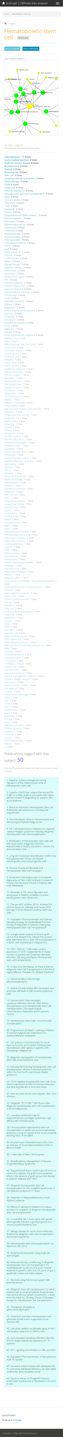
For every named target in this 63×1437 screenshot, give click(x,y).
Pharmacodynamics (14, 439)
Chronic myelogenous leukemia (20, 676)
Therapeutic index (13, 381)
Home (7, 14)
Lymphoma (10, 227)
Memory (8, 485)
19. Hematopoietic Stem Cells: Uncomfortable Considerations (29, 1022)
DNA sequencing (12, 639)
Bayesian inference (13, 725)
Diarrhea (8, 313)
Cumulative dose (12, 657)
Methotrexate (11, 482)
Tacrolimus (9, 390)
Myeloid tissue (11, 166)
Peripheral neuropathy (15, 442)
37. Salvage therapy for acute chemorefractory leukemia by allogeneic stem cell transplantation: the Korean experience (30, 1234)
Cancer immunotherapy (16, 694)
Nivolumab (10, 454)
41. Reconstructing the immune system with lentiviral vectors (28, 1281)
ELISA (7, 623)
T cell (7, 206)
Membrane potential (14, 488)
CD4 (6, 700)
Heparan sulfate (12, 577)
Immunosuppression (14, 285)
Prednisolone (11, 421)
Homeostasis (10, 559)
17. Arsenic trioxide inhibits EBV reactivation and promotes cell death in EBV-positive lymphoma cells (30, 991)
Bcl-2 (7, 722)
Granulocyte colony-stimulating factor (23, 586)
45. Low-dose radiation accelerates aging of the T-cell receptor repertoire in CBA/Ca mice (31, 1330)
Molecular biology (13, 479)
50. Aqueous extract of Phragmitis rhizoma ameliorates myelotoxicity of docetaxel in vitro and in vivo (31, 1381)
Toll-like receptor (12, 374)
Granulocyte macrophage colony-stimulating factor (30, 580)
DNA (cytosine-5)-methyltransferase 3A (24, 645)
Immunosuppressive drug (17, 534)
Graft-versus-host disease (17, 163)
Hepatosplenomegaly (15, 571)
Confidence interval (14, 663)
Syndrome (9, 187)
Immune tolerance (13, 288)
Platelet (8, 427)
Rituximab (9, 209)
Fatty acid (9, 608)
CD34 (7, 184)
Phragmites (10, 433)
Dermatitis (9, 629)
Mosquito (9, 473)
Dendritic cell (11, 633)
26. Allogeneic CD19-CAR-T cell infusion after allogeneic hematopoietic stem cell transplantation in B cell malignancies (31, 1106)
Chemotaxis (10, 682)
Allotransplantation (14, 740)
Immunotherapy (12, 233)
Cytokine (8, 651)
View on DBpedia (12, 48)
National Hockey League (16, 457)
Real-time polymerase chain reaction (22, 408)
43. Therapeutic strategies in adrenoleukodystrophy (21, 1308)
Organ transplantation (15, 451)
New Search (23, 38)
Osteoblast (9, 448)
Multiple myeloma (13, 282)
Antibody (9, 734)
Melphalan (9, 491)
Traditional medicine (14, 368)
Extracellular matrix (14, 301)
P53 (6, 279)
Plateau (8, 430)
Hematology (10, 295)
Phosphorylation (12, 436)
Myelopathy (10, 464)
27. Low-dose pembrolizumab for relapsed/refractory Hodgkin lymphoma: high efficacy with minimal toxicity (29, 1118)
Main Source (10, 494)
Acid (6, 249)
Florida (7, 602)
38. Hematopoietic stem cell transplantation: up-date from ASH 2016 (30, 1245)
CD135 (7, 245)
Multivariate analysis (14, 224)
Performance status (14, 276)
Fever (7, 298)
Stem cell (8, 175)
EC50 (7, 626)
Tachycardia (10, 393)
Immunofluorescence (15, 540)
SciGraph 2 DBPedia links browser (26, 3)
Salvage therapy (12, 264)
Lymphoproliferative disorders (19, 178)
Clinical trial (10, 666)
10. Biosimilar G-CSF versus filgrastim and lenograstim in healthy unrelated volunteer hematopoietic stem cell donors (27, 895)
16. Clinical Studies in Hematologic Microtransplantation (23, 980)
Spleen (7, 261)
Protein (8, 212)
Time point (9, 202)
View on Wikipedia (31, 48)
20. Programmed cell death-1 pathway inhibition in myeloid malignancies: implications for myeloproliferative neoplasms (30, 1033)
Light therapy (11, 507)
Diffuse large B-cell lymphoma (19, 310)
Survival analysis (12, 396)
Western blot (10, 338)
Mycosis (8, 467)
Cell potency (10, 688)
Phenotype (9, 273)
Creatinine (9, 316)
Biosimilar (9, 715)
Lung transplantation (14, 500)
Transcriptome (11, 365)
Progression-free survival (17, 414)
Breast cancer (11, 709)
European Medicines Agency (18, 611)
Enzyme (8, 620)
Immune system (12, 236)
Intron (7, 528)
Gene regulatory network (17, 593)
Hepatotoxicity (11, 568)
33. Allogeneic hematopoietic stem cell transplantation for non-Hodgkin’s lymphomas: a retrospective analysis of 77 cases (31, 1188)
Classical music (11, 669)
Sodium (8, 399)
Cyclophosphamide (14, 654)
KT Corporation (12, 522)
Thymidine (9, 378)
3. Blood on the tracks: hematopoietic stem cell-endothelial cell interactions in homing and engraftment (30, 810)
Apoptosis (9, 731)
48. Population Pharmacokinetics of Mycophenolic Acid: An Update (31, 1358)
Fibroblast (9, 605)
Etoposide (9, 614)
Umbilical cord (11, 356)
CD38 (7, 703)
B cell (7, 325)
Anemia (8, 737)
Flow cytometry (12, 239)
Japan (7, 525)
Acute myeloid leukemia (16, 159)
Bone (7, 712)
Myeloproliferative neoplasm (19, 460)
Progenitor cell (11, 417)
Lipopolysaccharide (14, 504)
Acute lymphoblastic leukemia (19, 335)
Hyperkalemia (11, 556)
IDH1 (7, 550)
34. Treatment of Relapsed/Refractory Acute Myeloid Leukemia (28, 1199)
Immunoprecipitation (15, 537)
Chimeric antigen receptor (17, 679)
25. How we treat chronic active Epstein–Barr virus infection (31, 1095)
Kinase (7, 519)
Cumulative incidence (15, 242)
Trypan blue (10, 362)
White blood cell (12, 252)
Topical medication (13, 371)
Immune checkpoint (14, 190)
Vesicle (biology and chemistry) (19, 344)
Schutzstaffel (10, 405)
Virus (7, 341)
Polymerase (10, 270)
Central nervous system (16, 685)
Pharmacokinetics (13, 218)
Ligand (7, 510)
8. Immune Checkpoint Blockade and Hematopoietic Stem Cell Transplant (25, 869)
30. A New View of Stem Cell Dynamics (25, 1154)
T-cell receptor (11, 258)
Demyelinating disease (15, 636)
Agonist (8, 743)
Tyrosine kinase (12, 199)
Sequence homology (14, 402)
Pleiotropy (9, 424)
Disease (8, 169)
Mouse (7, 470)
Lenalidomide (11, 516)
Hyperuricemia (11, 553)
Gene (7, 196)
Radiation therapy (13, 267)
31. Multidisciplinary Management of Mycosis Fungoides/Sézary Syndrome (29, 1162)
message (17, 1419)
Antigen (8, 331)
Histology (9, 565)
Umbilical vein (11, 353)
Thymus (8, 255)
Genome (8, 590)
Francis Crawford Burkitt (16, 599)
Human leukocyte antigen (17, 292)
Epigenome (10, 617)
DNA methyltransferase (16, 642)
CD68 (7, 697)
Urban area (10, 347)
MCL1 (7, 497)
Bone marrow (11, 172)
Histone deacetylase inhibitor (19, 562)
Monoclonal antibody (15, 476)
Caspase (8, 691)
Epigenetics (10, 307)
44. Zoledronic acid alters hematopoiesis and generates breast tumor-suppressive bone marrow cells (29, 1319)
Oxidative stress (12, 445)
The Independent (12, 384)
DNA (6, 648)
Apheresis (9, 328)
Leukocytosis (10, 513)
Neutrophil (9, 221)
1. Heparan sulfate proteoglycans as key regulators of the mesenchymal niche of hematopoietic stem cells (26, 783)
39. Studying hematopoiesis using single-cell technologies (28, 1254)
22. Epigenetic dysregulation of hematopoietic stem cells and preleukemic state (29, 1058)
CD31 (7, 706)
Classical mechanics (14, 672)
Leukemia (9, 230)
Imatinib (8, 547)
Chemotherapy (11, 181)
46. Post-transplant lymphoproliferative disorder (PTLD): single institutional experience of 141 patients (30, 1340)
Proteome (9, 411)
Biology (8, 719)
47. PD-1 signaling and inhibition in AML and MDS (31, 1349)
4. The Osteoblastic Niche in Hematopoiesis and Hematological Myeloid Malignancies (30, 821)
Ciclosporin (10, 319)
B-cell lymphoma (13, 728)
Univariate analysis (13, 350)
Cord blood (10, 660)
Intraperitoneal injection (16, 531)
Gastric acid (10, 596)
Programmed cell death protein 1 (21, 215)
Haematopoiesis (12, 156)
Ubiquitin (9, 359)
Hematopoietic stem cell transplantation (24, 193)
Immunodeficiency (13, 543)
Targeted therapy (12, 387)
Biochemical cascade (14, 322)
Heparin (8, 574)
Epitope (8, 304)
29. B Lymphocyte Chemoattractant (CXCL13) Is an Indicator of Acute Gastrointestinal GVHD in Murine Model (30, 1145)
